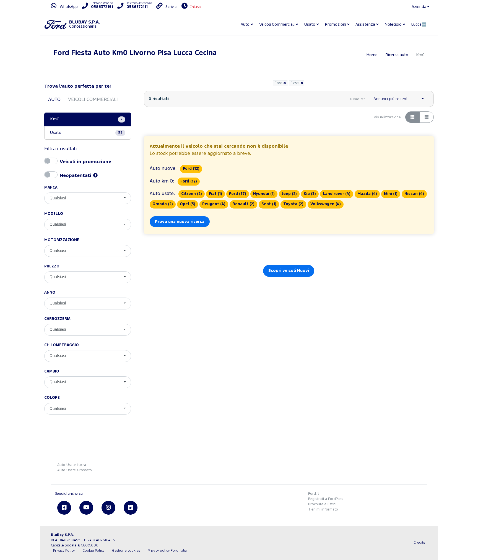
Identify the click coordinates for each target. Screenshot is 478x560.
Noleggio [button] (393, 24)
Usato (86, 133)
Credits (419, 542)
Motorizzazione (61, 240)
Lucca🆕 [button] (418, 24)
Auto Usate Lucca (71, 465)
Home (372, 55)
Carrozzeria (57, 319)
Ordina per (357, 99)
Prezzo (51, 266)
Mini (391, 194)
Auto (54, 100)
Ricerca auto (397, 55)
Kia (310, 194)
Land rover (336, 194)
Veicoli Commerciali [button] (277, 24)
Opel (187, 204)
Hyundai (264, 194)
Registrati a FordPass (325, 499)
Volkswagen (325, 204)
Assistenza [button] (365, 24)
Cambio (51, 371)
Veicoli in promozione (85, 161)
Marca (51, 187)
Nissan (414, 194)
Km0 (86, 119)
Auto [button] (245, 24)
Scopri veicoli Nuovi (288, 270)
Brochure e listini (322, 504)
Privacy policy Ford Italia (167, 550)
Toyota (293, 204)
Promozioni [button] (335, 24)
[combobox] (87, 198)
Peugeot (213, 204)
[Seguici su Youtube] (86, 508)
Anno (49, 292)
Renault (243, 204)
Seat (268, 204)
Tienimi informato (323, 509)
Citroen (191, 194)
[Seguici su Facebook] (64, 508)
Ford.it (313, 493)
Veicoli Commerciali (93, 100)
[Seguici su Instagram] (108, 508)
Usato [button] (309, 24)
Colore (52, 397)
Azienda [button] (419, 7)
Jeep (289, 194)
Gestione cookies (126, 550)
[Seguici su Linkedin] (130, 508)
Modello (53, 213)
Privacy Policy (64, 550)
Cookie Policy (93, 550)
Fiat (215, 194)
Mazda (367, 194)
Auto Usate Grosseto (74, 470)
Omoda (162, 204)
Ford (191, 168)
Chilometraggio (61, 345)
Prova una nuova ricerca (179, 221)
